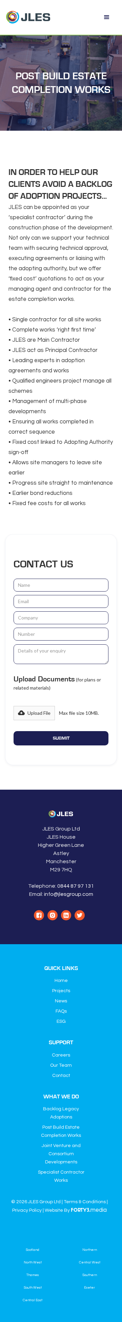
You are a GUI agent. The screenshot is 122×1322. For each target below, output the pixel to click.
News (61, 1001)
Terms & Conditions (85, 1201)
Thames (32, 1275)
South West (33, 1287)
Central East (32, 1300)
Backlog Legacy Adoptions (61, 1113)
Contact (61, 1075)
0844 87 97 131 (75, 886)
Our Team (61, 1065)
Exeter (89, 1287)
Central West (89, 1262)
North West (33, 1262)
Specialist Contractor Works (61, 1176)
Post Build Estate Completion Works (61, 1131)
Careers (61, 1055)
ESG (61, 1021)
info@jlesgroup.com (68, 894)
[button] (107, 17)
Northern (89, 1250)
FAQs (61, 1011)
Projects (61, 990)
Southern (89, 1275)
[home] (28, 17)
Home (61, 980)
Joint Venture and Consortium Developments (61, 1153)
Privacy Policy (27, 1210)
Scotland (32, 1250)
